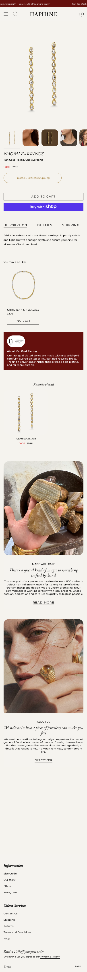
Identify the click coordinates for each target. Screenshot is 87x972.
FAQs (7, 938)
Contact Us (11, 913)
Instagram (10, 892)
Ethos (7, 886)
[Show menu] (5, 14)
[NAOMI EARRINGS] (26, 412)
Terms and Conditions (17, 932)
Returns (9, 926)
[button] (15, 14)
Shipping (9, 919)
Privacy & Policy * (50, 956)
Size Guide (10, 873)
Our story (9, 879)
